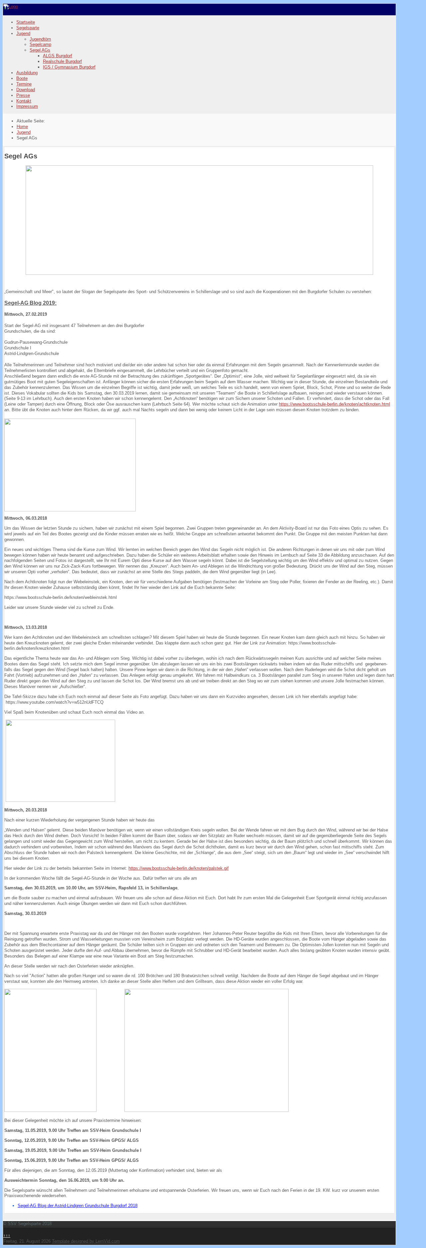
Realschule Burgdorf (62, 61)
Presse (23, 95)
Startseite (25, 22)
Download (25, 89)
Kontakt (23, 100)
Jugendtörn (40, 39)
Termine (24, 84)
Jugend (23, 33)
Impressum (27, 106)
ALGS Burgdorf (57, 55)
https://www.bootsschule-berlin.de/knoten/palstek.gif (178, 868)
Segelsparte (27, 27)
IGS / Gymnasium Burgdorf (69, 67)
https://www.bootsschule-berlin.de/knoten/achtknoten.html (334, 404)
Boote (22, 78)
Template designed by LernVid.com (86, 1241)
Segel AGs (40, 50)
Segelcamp (40, 44)
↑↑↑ (6, 1235)
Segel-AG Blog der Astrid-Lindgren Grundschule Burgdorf (72, 1205)
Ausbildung (27, 72)
